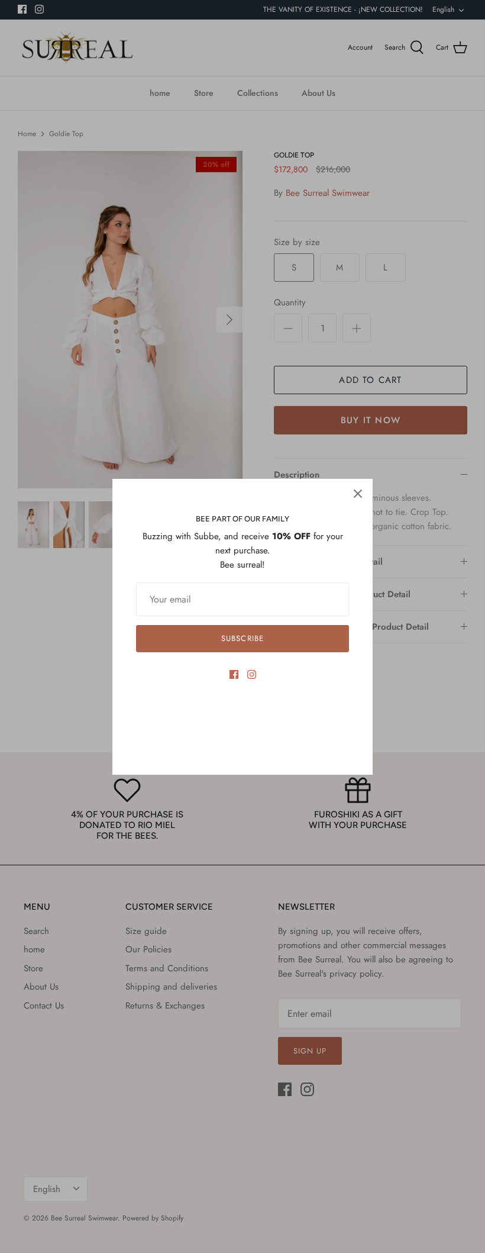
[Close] (358, 494)
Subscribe (242, 638)
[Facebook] (233, 674)
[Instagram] (251, 674)
